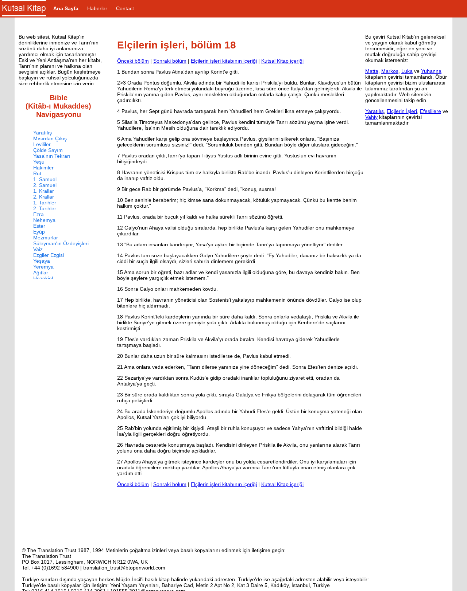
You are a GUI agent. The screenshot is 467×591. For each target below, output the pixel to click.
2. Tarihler (44, 208)
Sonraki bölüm (169, 61)
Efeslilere (430, 111)
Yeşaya (41, 261)
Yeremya (43, 267)
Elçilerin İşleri (402, 111)
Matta (371, 71)
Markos (389, 71)
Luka (407, 71)
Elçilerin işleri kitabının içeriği (224, 61)
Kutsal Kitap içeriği (282, 61)
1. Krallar (43, 191)
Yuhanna (431, 71)
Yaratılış (42, 133)
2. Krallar (43, 197)
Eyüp (39, 232)
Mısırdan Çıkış (50, 138)
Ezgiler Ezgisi (48, 255)
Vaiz (38, 249)
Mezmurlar (45, 237)
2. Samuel (45, 185)
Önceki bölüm (133, 61)
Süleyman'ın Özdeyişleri (61, 243)
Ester (39, 226)
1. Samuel (45, 179)
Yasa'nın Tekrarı (51, 156)
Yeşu (39, 162)
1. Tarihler (44, 203)
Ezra (38, 214)
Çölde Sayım (48, 150)
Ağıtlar (40, 272)
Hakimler (43, 168)
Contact (125, 8)
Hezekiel (43, 278)
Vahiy (371, 117)
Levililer (42, 144)
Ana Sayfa (65, 8)
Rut (37, 173)
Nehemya (44, 220)
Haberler (97, 8)
